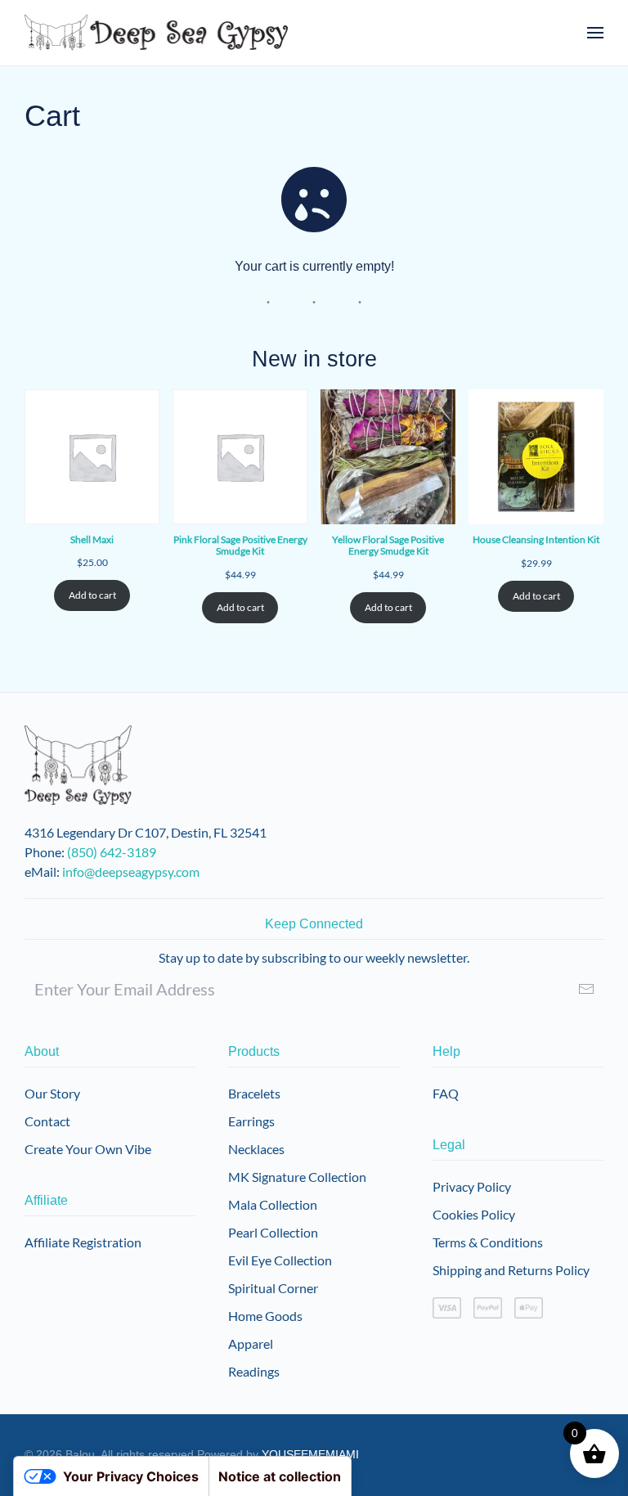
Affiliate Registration (83, 1242)
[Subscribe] (586, 989)
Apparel (250, 1343)
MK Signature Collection (297, 1176)
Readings (254, 1371)
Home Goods (265, 1315)
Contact (47, 1121)
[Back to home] (157, 32)
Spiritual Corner (273, 1288)
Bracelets (254, 1093)
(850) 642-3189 (111, 852)
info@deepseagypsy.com (131, 871)
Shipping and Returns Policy (511, 1270)
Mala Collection (272, 1204)
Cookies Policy (474, 1214)
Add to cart (92, 595)
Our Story (52, 1093)
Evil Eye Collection (280, 1260)
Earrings (251, 1121)
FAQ (446, 1093)
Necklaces (256, 1149)
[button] (595, 32)
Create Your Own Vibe (88, 1149)
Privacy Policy (472, 1186)
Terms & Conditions (488, 1242)
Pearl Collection (273, 1232)
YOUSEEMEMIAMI (310, 1454)
